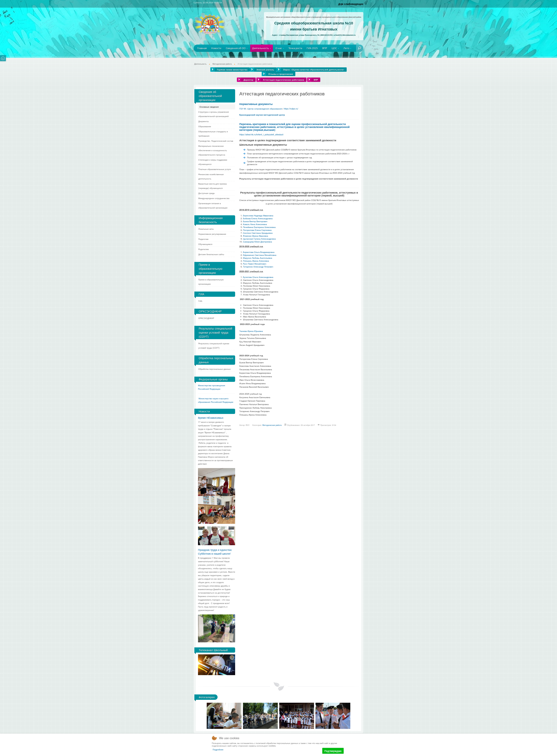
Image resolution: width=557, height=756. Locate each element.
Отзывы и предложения (280, 73)
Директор (248, 79)
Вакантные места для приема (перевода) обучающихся (212, 185)
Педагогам (203, 239)
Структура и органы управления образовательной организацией (213, 114)
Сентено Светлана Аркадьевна (258, 232)
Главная (202, 48)
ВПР (324, 48)
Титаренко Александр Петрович (258, 266)
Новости (216, 48)
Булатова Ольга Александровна (258, 277)
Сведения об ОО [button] (236, 48)
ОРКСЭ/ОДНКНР (206, 318)
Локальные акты (206, 228)
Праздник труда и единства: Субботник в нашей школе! (215, 551)
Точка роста (295, 48)
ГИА (200, 301)
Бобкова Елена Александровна (258, 218)
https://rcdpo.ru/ (291, 108)
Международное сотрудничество (213, 198)
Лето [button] (346, 48)
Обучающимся (205, 244)
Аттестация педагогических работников (283, 79)
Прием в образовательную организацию (211, 281)
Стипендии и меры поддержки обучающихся (212, 162)
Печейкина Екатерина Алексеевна (259, 227)
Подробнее (218, 749)
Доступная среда (206, 193)
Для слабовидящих (350, 4)
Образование (204, 126)
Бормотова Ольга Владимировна (258, 252)
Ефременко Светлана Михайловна (259, 255)
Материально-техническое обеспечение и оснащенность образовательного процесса (212, 150)
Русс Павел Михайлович (254, 263)
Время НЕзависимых (210, 417)
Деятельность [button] (261, 48)
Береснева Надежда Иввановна (258, 215)
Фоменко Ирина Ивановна (255, 235)
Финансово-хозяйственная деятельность (211, 176)
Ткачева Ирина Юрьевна (251, 331)
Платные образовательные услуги (214, 169)
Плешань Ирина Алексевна (256, 260)
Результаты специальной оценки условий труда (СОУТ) (213, 345)
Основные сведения (209, 106)
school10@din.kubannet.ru (344, 35)
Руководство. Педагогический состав (215, 140)
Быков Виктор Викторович (255, 221)
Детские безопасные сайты (211, 254)
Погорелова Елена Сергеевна (257, 230)
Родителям (203, 249)
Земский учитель (265, 69)
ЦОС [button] (335, 48)
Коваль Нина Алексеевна (255, 224)
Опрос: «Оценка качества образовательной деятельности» (313, 69)
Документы (203, 121)
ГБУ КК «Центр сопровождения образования (260, 108)
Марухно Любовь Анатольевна (257, 257)
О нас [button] (279, 48)
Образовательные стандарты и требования (213, 133)
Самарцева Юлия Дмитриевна (257, 241)
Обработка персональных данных (214, 368)
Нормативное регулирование (212, 233)
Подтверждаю (333, 751)
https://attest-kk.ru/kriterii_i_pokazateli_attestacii (261, 134)
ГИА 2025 (312, 48)
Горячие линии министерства (232, 69)
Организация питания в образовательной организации (212, 205)
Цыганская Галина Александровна (259, 238)
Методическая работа (272, 425)
